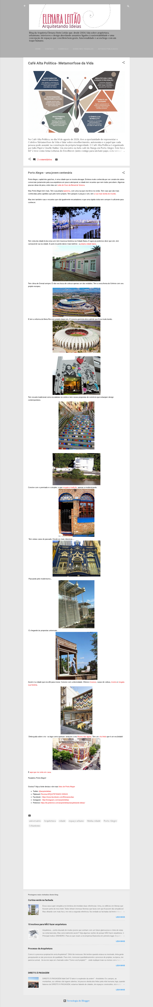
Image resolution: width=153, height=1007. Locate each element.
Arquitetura (50, 821)
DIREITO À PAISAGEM (38, 973)
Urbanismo (34, 825)
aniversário (35, 821)
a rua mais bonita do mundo (105, 194)
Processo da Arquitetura (40, 948)
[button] (123, 63)
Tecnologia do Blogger (78, 1000)
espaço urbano (76, 821)
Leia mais (120, 917)
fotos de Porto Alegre (67, 787)
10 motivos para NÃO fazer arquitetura (47, 924)
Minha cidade (94, 821)
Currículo (63, 49)
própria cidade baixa (88, 244)
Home (38, 49)
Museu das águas (84, 737)
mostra (114, 682)
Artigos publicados (108, 49)
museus (93, 682)
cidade (62, 821)
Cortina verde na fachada (40, 900)
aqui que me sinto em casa (40, 772)
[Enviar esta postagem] (56, 160)
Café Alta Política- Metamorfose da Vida (60, 63)
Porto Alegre (110, 821)
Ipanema (66, 191)
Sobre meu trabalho (83, 49)
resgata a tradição (70, 487)
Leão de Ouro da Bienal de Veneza (71, 185)
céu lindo (102, 737)
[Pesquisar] (128, 6)
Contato (49, 49)
